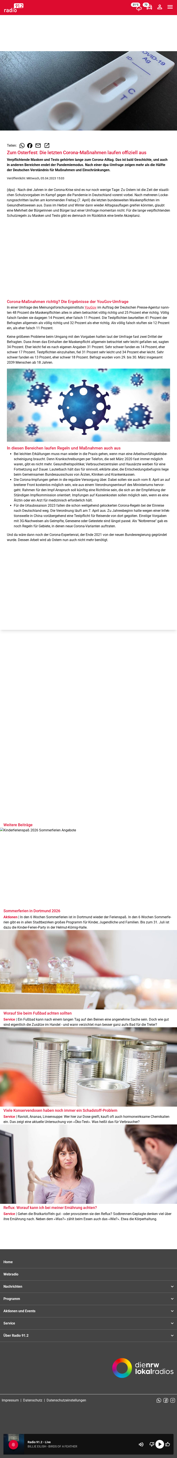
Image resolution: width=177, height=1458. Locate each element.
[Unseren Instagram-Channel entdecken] (172, 1400)
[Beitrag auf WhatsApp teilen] (22, 145)
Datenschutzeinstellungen (66, 1400)
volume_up (141, 1444)
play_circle (160, 1444)
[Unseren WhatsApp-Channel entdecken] (158, 1400)
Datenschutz (32, 1400)
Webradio (10, 1274)
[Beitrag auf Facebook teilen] (29, 145)
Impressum (10, 1400)
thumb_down (152, 1444)
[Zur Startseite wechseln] (13, 8)
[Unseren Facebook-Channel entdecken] (165, 1400)
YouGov (90, 307)
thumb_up (167, 1444)
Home (8, 1262)
